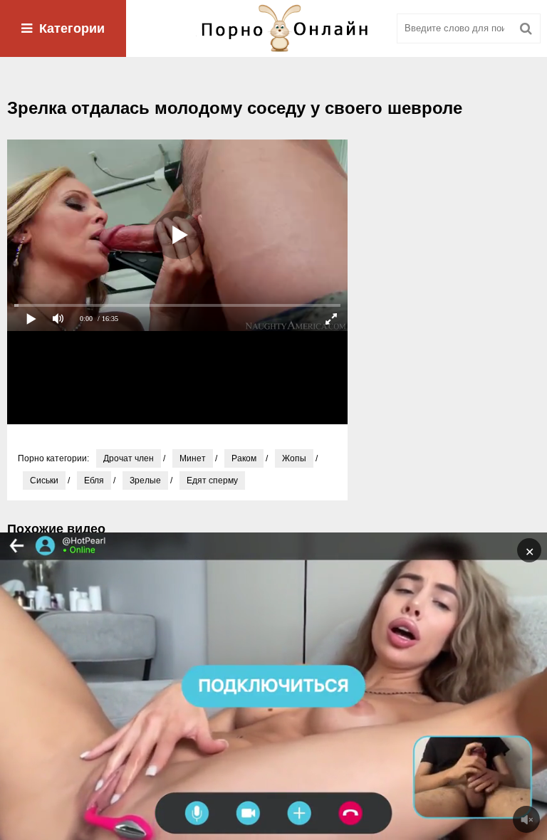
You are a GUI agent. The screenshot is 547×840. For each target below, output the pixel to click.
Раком (243, 458)
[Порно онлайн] (273, 28)
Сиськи (44, 480)
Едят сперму (212, 480)
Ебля (94, 480)
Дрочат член (128, 458)
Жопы (294, 458)
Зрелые (145, 480)
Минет (192, 458)
